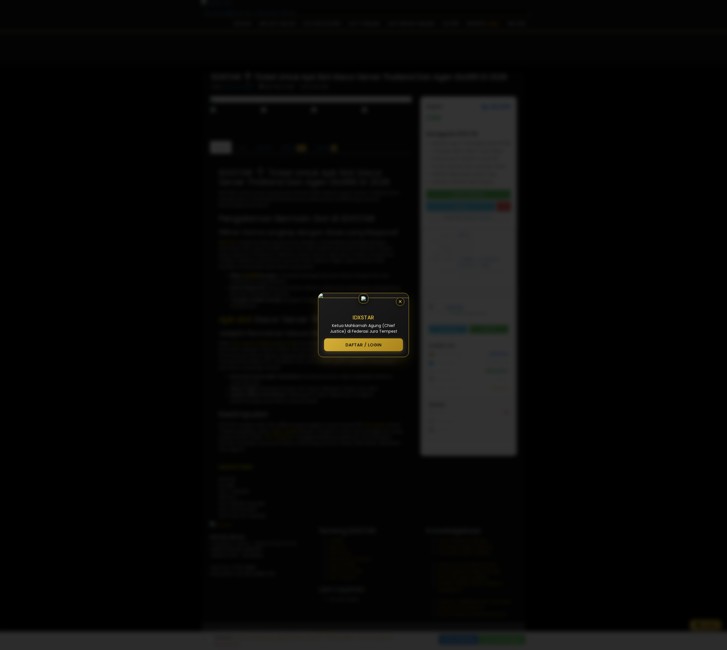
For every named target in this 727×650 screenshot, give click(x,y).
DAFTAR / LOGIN (364, 345)
